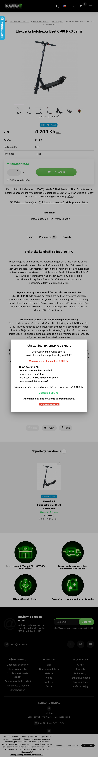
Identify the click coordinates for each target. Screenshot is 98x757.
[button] (85, 336)
